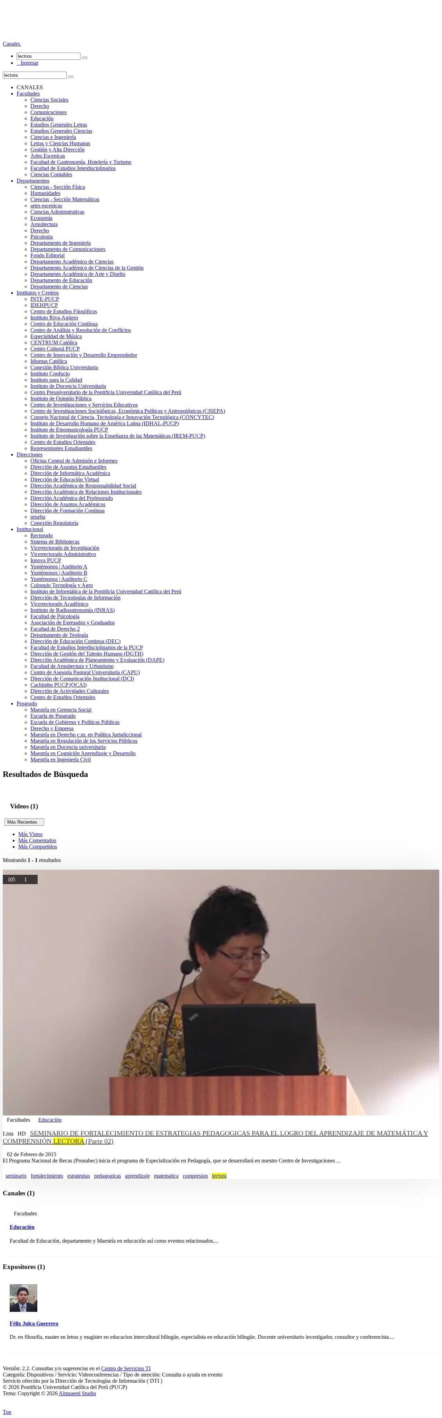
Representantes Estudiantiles (61, 448)
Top (7, 1412)
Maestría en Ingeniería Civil (60, 759)
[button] (12, 44)
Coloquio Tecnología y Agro (61, 585)
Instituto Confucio (50, 374)
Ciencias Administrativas (57, 212)
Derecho (39, 106)
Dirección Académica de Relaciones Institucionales (86, 492)
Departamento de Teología (59, 635)
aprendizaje (137, 1176)
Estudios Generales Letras (58, 125)
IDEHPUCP (44, 305)
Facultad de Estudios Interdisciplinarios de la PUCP (86, 647)
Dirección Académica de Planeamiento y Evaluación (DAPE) (97, 660)
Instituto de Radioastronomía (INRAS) (72, 610)
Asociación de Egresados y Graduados (72, 622)
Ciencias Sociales (49, 100)
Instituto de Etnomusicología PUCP (69, 430)
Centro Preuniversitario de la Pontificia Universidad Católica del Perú (105, 392)
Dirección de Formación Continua (67, 510)
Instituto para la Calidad (56, 380)
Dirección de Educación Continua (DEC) (75, 641)
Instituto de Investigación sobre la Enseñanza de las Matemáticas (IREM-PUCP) (117, 436)
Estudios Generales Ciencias (61, 131)
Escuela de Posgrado (53, 716)
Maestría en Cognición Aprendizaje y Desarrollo (83, 753)
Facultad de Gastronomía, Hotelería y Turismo (80, 162)
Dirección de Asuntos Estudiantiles (68, 467)
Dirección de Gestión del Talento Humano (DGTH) (86, 654)
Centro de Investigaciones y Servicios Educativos (84, 405)
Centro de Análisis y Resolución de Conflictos (80, 330)
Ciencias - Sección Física (57, 187)
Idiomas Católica (48, 361)
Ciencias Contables (51, 174)
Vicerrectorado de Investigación (64, 548)
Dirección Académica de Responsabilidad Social (83, 486)
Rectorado (41, 535)
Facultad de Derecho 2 (55, 629)
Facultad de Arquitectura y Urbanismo (72, 666)
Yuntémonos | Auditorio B (58, 573)
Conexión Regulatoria (54, 523)
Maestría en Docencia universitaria (68, 747)
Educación (42, 118)
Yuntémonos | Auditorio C (58, 579)
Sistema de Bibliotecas (54, 542)
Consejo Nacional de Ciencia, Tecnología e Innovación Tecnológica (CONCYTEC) (122, 417)
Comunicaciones (48, 112)
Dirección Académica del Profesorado (71, 498)
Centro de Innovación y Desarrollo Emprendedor (83, 355)
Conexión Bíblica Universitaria (64, 367)
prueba (37, 517)
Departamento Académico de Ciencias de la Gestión (87, 268)
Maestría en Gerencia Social (61, 710)
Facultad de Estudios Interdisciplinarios (73, 168)
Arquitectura (44, 224)
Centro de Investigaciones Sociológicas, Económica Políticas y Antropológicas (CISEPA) (127, 411)
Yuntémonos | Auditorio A (58, 566)
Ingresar (27, 63)
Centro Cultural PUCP (55, 349)
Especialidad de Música (56, 336)
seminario (16, 1176)
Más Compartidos (37, 847)
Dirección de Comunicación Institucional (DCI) (82, 679)
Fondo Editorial (47, 255)
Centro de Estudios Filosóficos (63, 311)
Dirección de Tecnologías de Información (75, 598)
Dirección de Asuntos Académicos (67, 504)
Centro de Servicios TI (126, 1368)
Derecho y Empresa (52, 728)
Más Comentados (37, 840)
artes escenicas (46, 205)
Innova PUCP (45, 560)
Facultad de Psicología (54, 616)
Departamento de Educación (61, 280)
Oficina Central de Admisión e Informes (73, 461)
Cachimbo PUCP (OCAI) (58, 685)
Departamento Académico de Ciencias (72, 262)
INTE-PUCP (44, 299)
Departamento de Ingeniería (60, 243)
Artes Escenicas (47, 156)
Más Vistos (30, 834)
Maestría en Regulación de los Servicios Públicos (83, 741)
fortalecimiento (47, 1176)
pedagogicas (107, 1176)
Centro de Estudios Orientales (62, 442)
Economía (41, 218)
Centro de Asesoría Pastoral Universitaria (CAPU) (85, 672)
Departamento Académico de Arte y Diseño (77, 274)
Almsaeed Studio (77, 1393)
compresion (195, 1176)
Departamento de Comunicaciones (67, 249)
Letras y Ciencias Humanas (60, 143)
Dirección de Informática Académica (70, 473)
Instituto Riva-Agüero (54, 318)
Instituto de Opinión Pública (61, 398)
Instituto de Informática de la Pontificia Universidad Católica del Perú (105, 591)
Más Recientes (24, 822)
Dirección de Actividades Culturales (69, 691)
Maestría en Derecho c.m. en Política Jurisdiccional (86, 735)
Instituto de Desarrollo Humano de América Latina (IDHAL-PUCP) (104, 423)
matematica (166, 1176)
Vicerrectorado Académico (59, 604)
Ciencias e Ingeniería (53, 137)
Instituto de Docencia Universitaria (68, 386)
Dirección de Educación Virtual (64, 479)
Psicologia (41, 237)
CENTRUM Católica (53, 342)
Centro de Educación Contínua (64, 324)
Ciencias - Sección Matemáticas (64, 199)
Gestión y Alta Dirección (57, 149)
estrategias (78, 1176)
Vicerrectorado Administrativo (63, 554)
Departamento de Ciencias (59, 286)
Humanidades (45, 193)
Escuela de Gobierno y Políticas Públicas (74, 722)
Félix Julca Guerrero (34, 1323)
